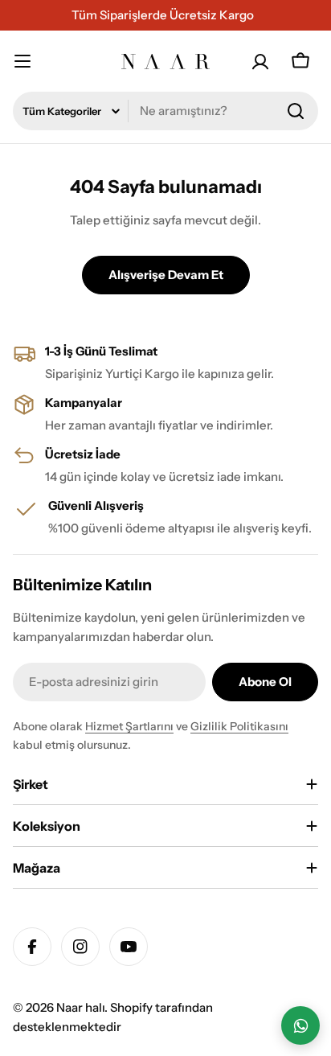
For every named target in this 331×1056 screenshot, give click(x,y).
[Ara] (295, 111)
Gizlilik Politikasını (239, 726)
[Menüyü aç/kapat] (30, 61)
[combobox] (165, 111)
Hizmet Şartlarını (129, 726)
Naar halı (80, 1007)
